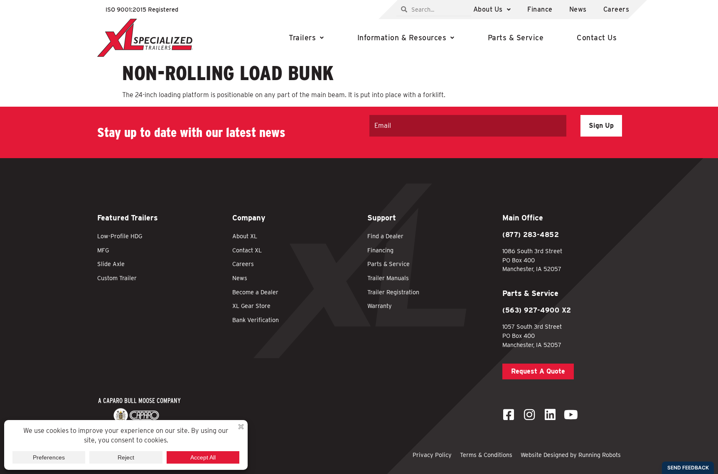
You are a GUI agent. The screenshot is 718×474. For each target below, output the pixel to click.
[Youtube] (571, 414)
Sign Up (601, 125)
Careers (616, 9)
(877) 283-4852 (530, 235)
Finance (540, 9)
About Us (488, 9)
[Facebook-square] (508, 414)
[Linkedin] (550, 414)
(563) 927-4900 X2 (536, 310)
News (578, 9)
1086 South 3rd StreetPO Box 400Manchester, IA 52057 (532, 259)
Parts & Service (516, 37)
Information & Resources (402, 37)
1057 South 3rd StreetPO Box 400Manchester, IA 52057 (532, 335)
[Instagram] (529, 414)
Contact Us (597, 37)
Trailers (302, 37)
